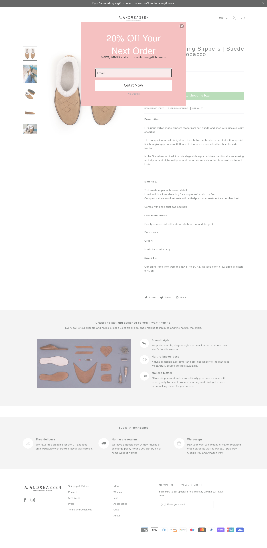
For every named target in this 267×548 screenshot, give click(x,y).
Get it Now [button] (133, 85)
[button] (182, 26)
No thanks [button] (134, 93)
